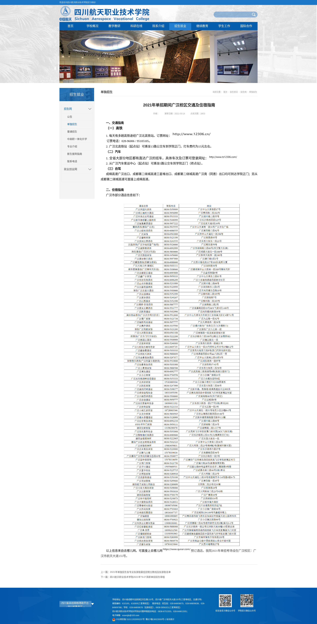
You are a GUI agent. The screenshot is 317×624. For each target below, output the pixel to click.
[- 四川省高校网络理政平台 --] (75, 603)
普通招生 (72, 131)
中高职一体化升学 (77, 139)
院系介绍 (158, 26)
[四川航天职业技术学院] (104, 20)
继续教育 (202, 26)
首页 (70, 26)
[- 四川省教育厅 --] (75, 606)
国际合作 (246, 26)
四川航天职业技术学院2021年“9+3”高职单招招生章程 (137, 577)
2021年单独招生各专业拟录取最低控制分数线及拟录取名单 (140, 572)
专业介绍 (72, 146)
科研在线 (136, 26)
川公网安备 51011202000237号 (131, 619)
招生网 (68, 108)
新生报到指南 (74, 153)
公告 (69, 116)
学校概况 (92, 26)
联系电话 (72, 161)
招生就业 (180, 26)
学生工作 (224, 26)
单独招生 (72, 124)
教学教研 (114, 26)
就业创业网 (70, 169)
